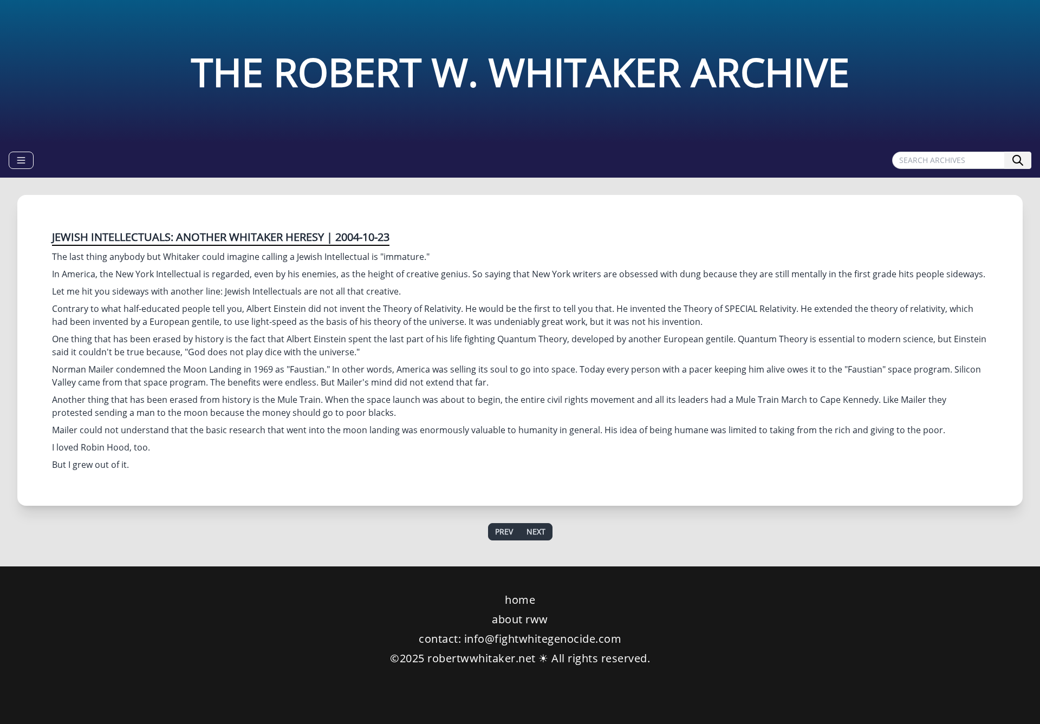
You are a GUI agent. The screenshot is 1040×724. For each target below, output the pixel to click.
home (520, 599)
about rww (520, 619)
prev (504, 531)
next (535, 531)
